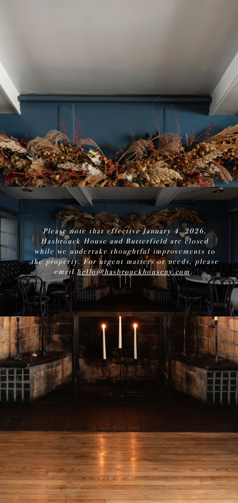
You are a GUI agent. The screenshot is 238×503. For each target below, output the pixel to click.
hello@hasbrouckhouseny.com (133, 271)
